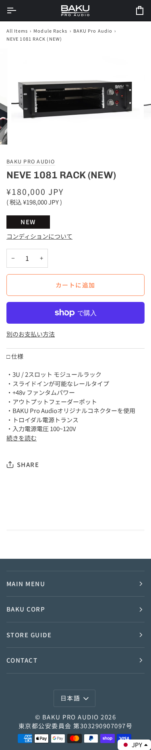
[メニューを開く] (18, 10)
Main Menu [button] (25, 583)
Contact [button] (21, 660)
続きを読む (21, 438)
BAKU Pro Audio (92, 30)
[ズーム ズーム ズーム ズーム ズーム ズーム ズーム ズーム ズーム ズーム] (75, 96)
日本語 (70, 698)
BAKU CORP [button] (25, 609)
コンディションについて (39, 236)
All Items (17, 30)
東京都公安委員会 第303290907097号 (75, 725)
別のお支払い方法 (30, 334)
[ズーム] (26, 129)
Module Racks (50, 30)
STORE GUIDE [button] (29, 634)
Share (28, 464)
